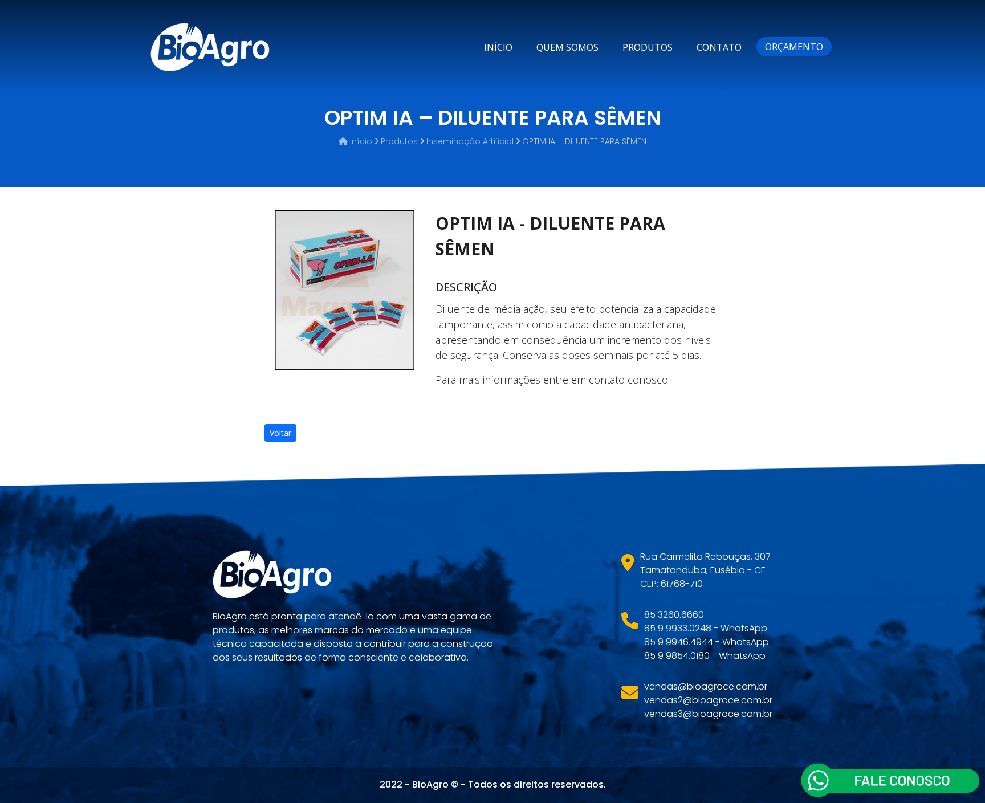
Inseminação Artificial (470, 141)
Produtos (647, 47)
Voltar (280, 432)
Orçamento (794, 46)
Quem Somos (567, 47)
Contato (719, 47)
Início (498, 47)
